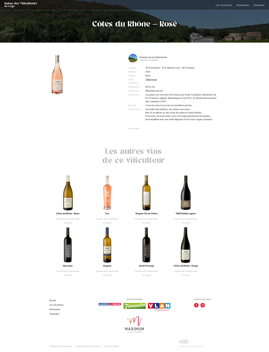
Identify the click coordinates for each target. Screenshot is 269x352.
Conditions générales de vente (88, 346)
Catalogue (259, 5)
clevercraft (199, 346)
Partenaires (243, 5)
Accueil (52, 300)
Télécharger (151, 79)
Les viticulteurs (224, 5)
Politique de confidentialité (60, 346)
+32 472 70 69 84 (111, 346)
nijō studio (190, 346)
